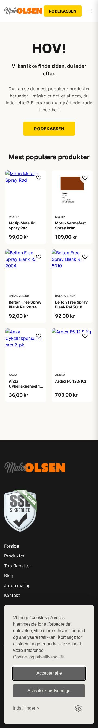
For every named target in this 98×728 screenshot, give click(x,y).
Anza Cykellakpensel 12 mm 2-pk (25, 386)
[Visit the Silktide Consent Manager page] (78, 708)
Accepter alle (49, 673)
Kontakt (12, 595)
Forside (11, 546)
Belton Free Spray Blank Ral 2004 (25, 304)
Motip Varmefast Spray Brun (70, 225)
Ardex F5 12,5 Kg (70, 381)
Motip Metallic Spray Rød (22, 225)
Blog (8, 575)
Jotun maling (17, 585)
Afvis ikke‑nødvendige (49, 690)
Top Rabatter (17, 565)
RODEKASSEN (62, 11)
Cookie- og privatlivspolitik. (39, 657)
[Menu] (88, 10)
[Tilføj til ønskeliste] (39, 178)
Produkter (14, 556)
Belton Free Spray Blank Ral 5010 (71, 304)
